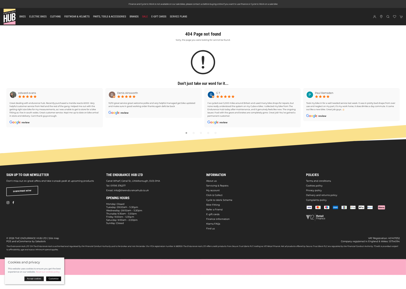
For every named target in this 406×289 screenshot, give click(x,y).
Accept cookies (34, 278)
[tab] (186, 133)
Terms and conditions (318, 180)
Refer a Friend (214, 209)
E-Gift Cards (158, 16)
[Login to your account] (374, 16)
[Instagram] (8, 202)
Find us (210, 228)
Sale (145, 16)
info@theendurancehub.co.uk (131, 190)
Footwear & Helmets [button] (77, 16)
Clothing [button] (55, 16)
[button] (388, 16)
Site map (54, 238)
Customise (54, 278)
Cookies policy (314, 185)
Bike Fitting (213, 204)
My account (213, 190)
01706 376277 (118, 185)
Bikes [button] (22, 16)
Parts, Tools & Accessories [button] (109, 16)
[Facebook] (13, 202)
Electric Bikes (38, 16)
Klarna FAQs (213, 223)
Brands (134, 16)
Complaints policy (316, 199)
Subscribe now (22, 191)
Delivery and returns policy (321, 195)
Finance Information (218, 219)
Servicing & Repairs (217, 185)
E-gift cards (212, 214)
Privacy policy (314, 190)
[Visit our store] (381, 16)
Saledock (40, 241)
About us (211, 180)
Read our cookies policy (48, 271)
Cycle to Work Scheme (219, 199)
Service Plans (178, 16)
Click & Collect (214, 195)
